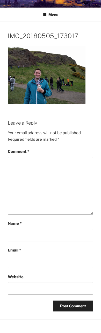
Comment (18, 151)
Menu (53, 14)
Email (14, 250)
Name (14, 223)
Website (16, 277)
